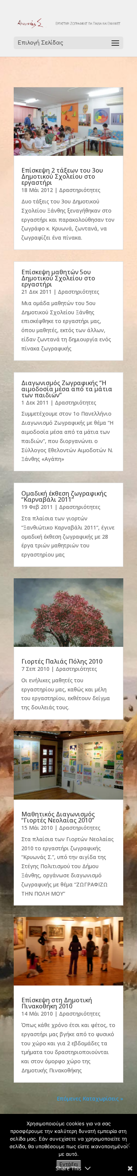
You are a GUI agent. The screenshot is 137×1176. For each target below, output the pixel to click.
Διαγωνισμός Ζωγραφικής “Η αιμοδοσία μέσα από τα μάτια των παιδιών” (66, 389)
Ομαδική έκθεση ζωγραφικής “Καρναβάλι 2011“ (64, 496)
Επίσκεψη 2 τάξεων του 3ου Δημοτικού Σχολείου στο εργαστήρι (62, 176)
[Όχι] (127, 1145)
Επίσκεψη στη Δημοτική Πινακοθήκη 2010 (56, 1003)
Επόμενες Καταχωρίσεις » (90, 1098)
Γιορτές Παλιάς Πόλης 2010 (61, 661)
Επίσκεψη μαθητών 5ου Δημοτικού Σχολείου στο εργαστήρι (58, 278)
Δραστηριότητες (79, 190)
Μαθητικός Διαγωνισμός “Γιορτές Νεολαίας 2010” (58, 817)
